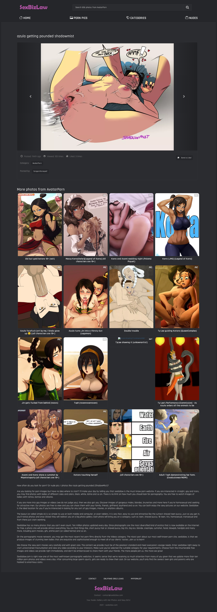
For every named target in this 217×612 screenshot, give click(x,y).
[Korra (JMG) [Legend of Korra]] (177, 224)
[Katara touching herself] (86, 440)
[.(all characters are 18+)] (131, 440)
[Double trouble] (131, 296)
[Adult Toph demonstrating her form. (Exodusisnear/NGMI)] (177, 440)
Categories (138, 18)
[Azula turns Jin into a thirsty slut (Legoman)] (86, 296)
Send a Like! (186, 158)
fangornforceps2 (40, 171)
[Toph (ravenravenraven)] (86, 368)
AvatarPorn (37, 163)
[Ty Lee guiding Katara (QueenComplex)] (177, 296)
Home (27, 18)
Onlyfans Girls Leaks (114, 578)
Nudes (193, 18)
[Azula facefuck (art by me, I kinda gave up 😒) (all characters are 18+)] (40, 296)
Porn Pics (80, 18)
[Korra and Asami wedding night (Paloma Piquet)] (131, 224)
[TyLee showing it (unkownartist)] (131, 338)
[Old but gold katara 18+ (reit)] (40, 224)
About (78, 578)
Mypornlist (136, 578)
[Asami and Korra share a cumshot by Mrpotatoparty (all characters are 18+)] (40, 440)
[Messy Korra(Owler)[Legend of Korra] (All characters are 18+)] (86, 224)
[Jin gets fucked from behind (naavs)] (40, 368)
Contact (92, 578)
